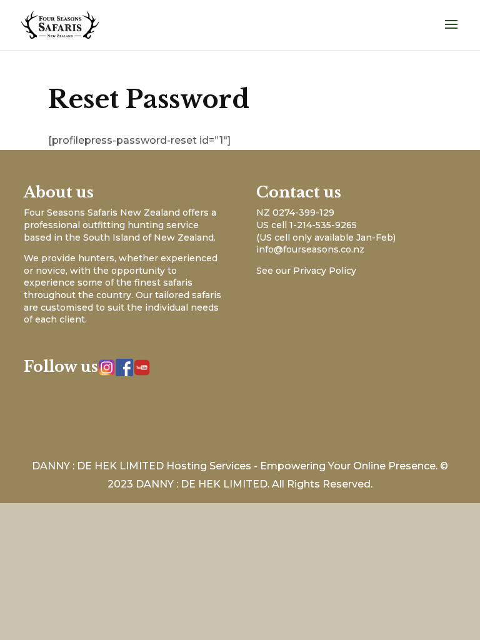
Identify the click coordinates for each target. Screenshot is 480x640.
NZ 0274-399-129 (295, 212)
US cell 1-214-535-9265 (306, 225)
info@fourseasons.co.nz (310, 249)
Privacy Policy (324, 270)
